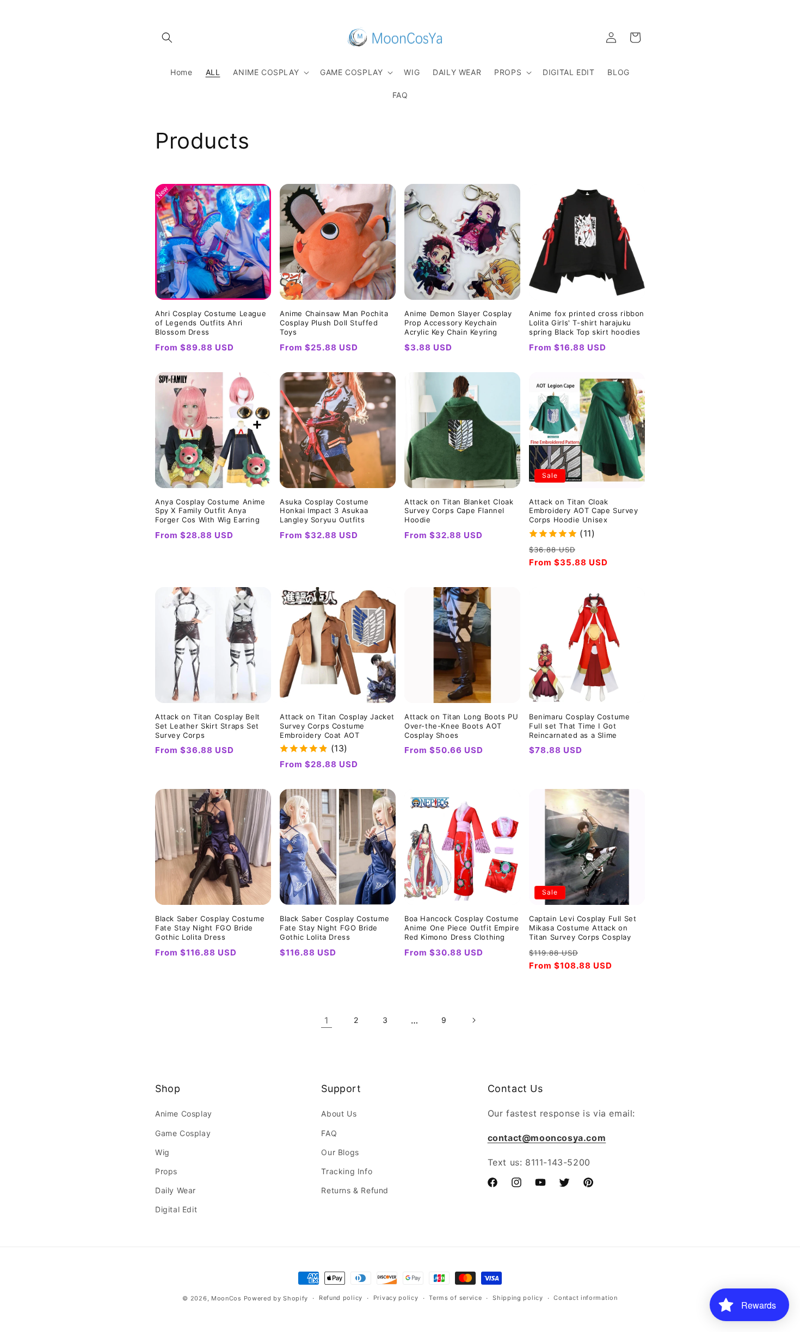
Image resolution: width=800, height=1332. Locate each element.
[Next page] (473, 1020)
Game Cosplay (183, 1133)
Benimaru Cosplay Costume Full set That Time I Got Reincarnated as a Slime (579, 725)
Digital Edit (176, 1209)
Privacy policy (396, 1298)
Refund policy (340, 1298)
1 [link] (326, 1020)
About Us (338, 1113)
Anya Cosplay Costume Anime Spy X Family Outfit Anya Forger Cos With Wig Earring (210, 511)
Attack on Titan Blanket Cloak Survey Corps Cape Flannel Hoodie (458, 511)
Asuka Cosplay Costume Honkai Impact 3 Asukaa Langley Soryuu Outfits (324, 511)
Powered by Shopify (276, 1298)
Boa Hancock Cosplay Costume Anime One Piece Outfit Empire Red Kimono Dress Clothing (461, 927)
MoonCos (226, 1298)
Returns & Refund (355, 1190)
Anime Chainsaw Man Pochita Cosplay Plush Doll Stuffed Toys (334, 322)
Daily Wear (175, 1190)
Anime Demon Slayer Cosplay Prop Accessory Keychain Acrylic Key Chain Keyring (458, 322)
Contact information (585, 1298)
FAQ (329, 1133)
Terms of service (455, 1298)
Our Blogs (340, 1152)
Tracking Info (346, 1171)
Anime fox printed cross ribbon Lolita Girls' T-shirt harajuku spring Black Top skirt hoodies (586, 322)
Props (166, 1171)
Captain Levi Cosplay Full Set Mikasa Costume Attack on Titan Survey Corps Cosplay (582, 927)
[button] (167, 38)
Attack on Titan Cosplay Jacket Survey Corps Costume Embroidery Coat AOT (337, 725)
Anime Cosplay (183, 1113)
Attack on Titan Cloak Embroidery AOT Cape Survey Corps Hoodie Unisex (583, 511)
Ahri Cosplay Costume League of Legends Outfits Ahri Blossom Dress (210, 322)
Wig (162, 1152)
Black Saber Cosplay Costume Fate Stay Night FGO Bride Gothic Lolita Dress (209, 927)
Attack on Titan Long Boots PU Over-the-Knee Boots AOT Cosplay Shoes (461, 725)
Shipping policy (518, 1298)
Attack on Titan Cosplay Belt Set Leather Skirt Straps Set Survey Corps (207, 725)
